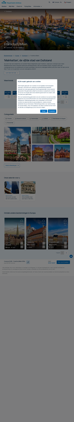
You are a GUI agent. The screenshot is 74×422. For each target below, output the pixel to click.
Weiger (44, 111)
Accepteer (52, 111)
